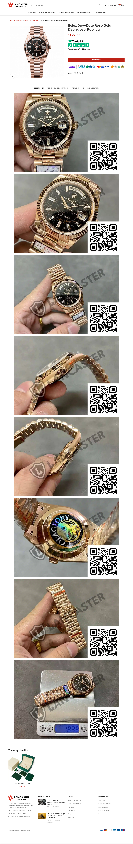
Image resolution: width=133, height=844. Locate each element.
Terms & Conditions (104, 810)
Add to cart (96, 60)
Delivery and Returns (104, 803)
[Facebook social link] (73, 73)
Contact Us (71, 810)
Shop (69, 814)
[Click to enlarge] (12, 76)
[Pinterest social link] (77, 73)
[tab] (39, 87)
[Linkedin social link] (80, 73)
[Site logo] (18, 5)
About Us (71, 807)
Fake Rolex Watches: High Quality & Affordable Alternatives (56, 815)
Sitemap (100, 814)
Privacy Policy (102, 800)
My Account (71, 817)
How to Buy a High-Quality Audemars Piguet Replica (56, 802)
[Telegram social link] (82, 73)
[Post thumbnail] (42, 804)
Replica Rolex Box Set (22, 783)
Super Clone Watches (74, 800)
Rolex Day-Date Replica (31, 20)
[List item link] (21, 813)
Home (10, 20)
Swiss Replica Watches (74, 803)
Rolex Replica (18, 20)
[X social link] (75, 73)
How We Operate (103, 807)
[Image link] (19, 798)
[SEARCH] (99, 5)
